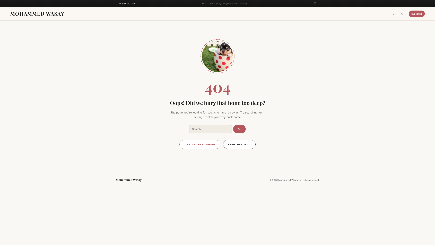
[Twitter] (315, 3)
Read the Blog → (239, 144)
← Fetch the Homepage (200, 144)
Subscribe (416, 13)
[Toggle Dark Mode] (394, 13)
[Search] (402, 13)
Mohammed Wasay (37, 13)
